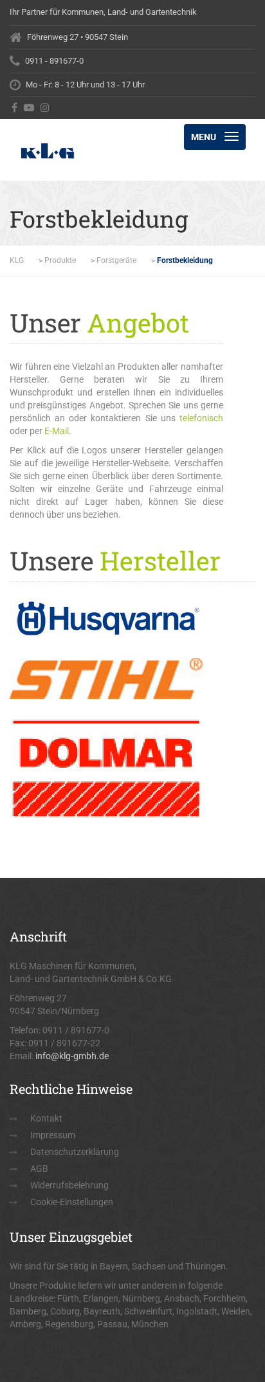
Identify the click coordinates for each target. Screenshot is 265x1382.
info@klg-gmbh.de (72, 1056)
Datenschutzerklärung (74, 1152)
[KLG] (71, 135)
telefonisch (201, 418)
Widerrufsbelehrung (69, 1185)
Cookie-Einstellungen (71, 1202)
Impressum (52, 1135)
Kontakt (46, 1118)
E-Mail (56, 431)
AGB (39, 1168)
